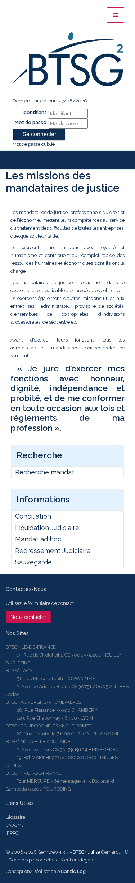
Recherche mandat (44, 472)
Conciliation (33, 516)
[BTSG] (67, 59)
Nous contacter (28, 617)
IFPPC (12, 833)
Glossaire (15, 817)
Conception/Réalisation (46, 871)
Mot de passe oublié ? (35, 144)
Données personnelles (33, 860)
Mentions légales (78, 860)
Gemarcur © (115, 852)
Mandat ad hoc (38, 539)
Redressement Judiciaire (53, 550)
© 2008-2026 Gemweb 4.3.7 (37, 852)
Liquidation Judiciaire (47, 527)
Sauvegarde (33, 562)
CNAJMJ (15, 825)
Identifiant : (36, 112)
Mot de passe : (32, 122)
